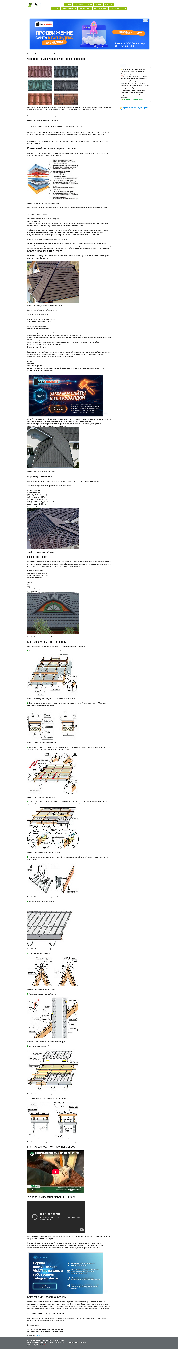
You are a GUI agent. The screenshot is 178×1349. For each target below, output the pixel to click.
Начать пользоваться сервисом (133, 99)
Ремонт (40, 1335)
